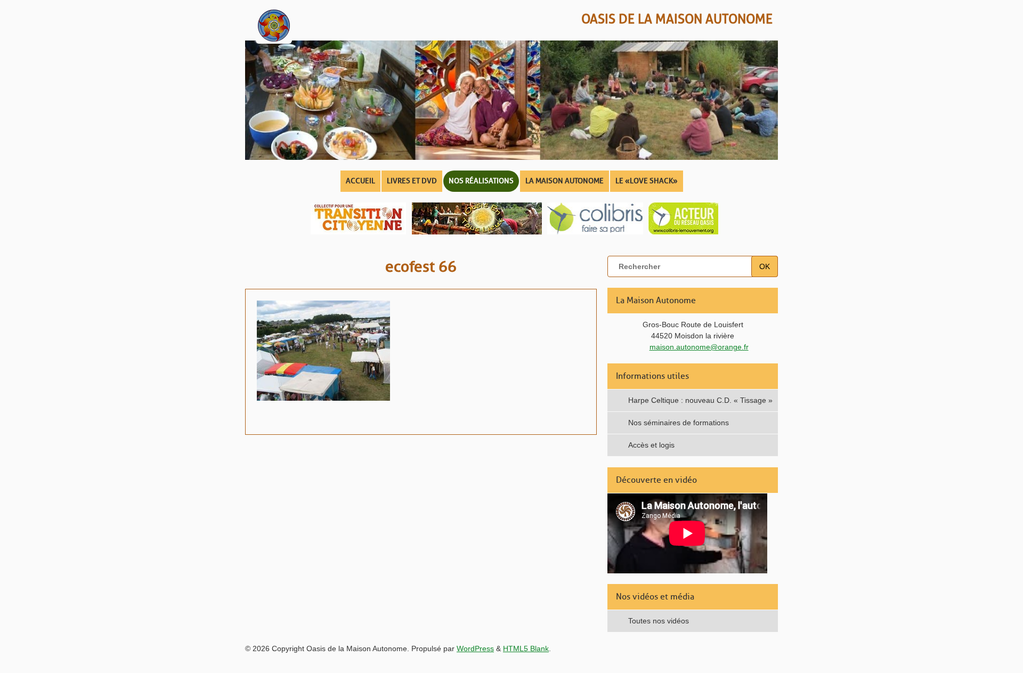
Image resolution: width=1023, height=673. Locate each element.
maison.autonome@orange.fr (699, 347)
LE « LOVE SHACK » (646, 180)
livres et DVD (412, 180)
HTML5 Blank (526, 648)
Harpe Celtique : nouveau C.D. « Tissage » (700, 400)
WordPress (475, 648)
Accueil (360, 180)
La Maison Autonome (564, 180)
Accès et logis (651, 445)
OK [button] (764, 266)
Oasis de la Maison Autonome (677, 19)
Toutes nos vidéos (658, 621)
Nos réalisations (481, 180)
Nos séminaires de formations (678, 422)
